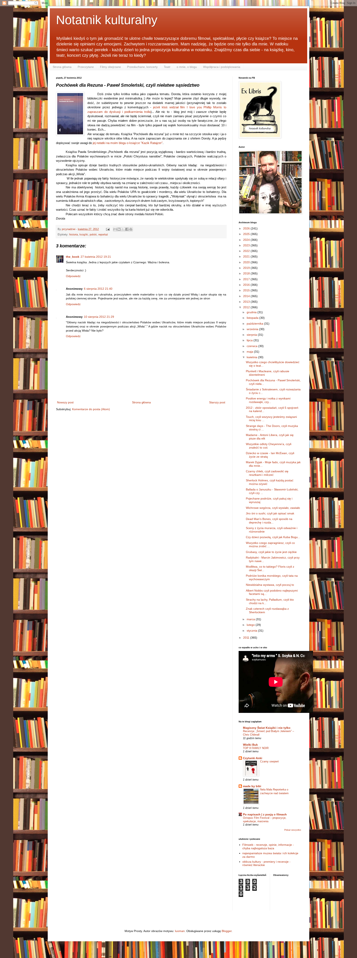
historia (73, 234)
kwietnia (252, 357)
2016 (247, 284)
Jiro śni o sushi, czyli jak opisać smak (270, 513)
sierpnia (252, 334)
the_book (72, 256)
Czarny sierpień (269, 761)
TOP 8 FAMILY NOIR (256, 748)
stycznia (252, 630)
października (255, 323)
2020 (247, 262)
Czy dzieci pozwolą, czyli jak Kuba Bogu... (273, 537)
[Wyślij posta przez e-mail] (108, 229)
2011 (246, 637)
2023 (247, 245)
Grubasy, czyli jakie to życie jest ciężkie (271, 552)
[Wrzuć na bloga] (119, 229)
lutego (251, 624)
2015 (247, 290)
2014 (247, 296)
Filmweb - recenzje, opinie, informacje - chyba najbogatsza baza (268, 846)
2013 (247, 301)
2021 (247, 256)
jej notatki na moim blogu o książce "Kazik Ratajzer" (128, 143)
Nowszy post (65, 402)
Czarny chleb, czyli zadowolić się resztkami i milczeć (267, 473)
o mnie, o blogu (187, 67)
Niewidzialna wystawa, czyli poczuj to (270, 584)
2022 (247, 251)
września (253, 329)
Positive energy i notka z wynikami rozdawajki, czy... (268, 400)
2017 (247, 279)
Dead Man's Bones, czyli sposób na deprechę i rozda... (269, 520)
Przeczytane (86, 67)
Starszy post (217, 402)
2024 (247, 239)
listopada (253, 317)
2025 (247, 234)
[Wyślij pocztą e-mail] (115, 229)
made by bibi (252, 786)
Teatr (167, 67)
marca (251, 619)
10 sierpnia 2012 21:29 (99, 316)
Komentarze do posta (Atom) (91, 409)
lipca (250, 340)
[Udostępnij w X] (123, 229)
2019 (247, 267)
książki (84, 234)
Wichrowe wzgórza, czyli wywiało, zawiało (273, 507)
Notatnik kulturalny (106, 20)
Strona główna (62, 67)
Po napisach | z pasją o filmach (265, 814)
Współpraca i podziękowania (221, 67)
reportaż (103, 234)
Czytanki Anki (252, 758)
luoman (180, 931)
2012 (247, 307)
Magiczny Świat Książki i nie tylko (266, 727)
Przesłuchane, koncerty (142, 67)
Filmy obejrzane (110, 67)
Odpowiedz (73, 276)
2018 (247, 273)
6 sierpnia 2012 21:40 (98, 288)
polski (93, 234)
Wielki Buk (250, 744)
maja (250, 351)
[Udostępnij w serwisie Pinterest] (131, 229)
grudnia (252, 312)
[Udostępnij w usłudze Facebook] (127, 229)
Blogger (227, 931)
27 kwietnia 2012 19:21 (96, 256)
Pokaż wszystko (292, 830)
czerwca (252, 346)
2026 (247, 228)
